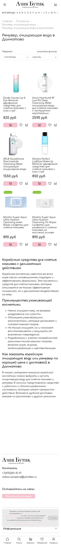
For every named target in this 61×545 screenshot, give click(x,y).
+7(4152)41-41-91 (11, 473)
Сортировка (10, 57)
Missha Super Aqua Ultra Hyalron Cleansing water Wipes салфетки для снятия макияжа (15, 222)
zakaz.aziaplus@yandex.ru (19, 476)
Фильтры (37, 57)
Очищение (22, 21)
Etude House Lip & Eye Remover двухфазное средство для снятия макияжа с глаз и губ (14, 104)
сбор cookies (11, 518)
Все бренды (8, 13)
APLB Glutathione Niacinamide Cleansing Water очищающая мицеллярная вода (14, 164)
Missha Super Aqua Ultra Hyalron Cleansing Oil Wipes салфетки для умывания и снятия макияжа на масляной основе (44, 225)
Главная (7, 21)
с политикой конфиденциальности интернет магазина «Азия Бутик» (25, 522)
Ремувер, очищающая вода (19, 24)
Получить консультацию (18, 496)
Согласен (53, 518)
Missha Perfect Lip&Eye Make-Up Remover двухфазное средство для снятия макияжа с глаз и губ (44, 165)
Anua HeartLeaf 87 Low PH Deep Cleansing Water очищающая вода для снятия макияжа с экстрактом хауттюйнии (45, 106)
